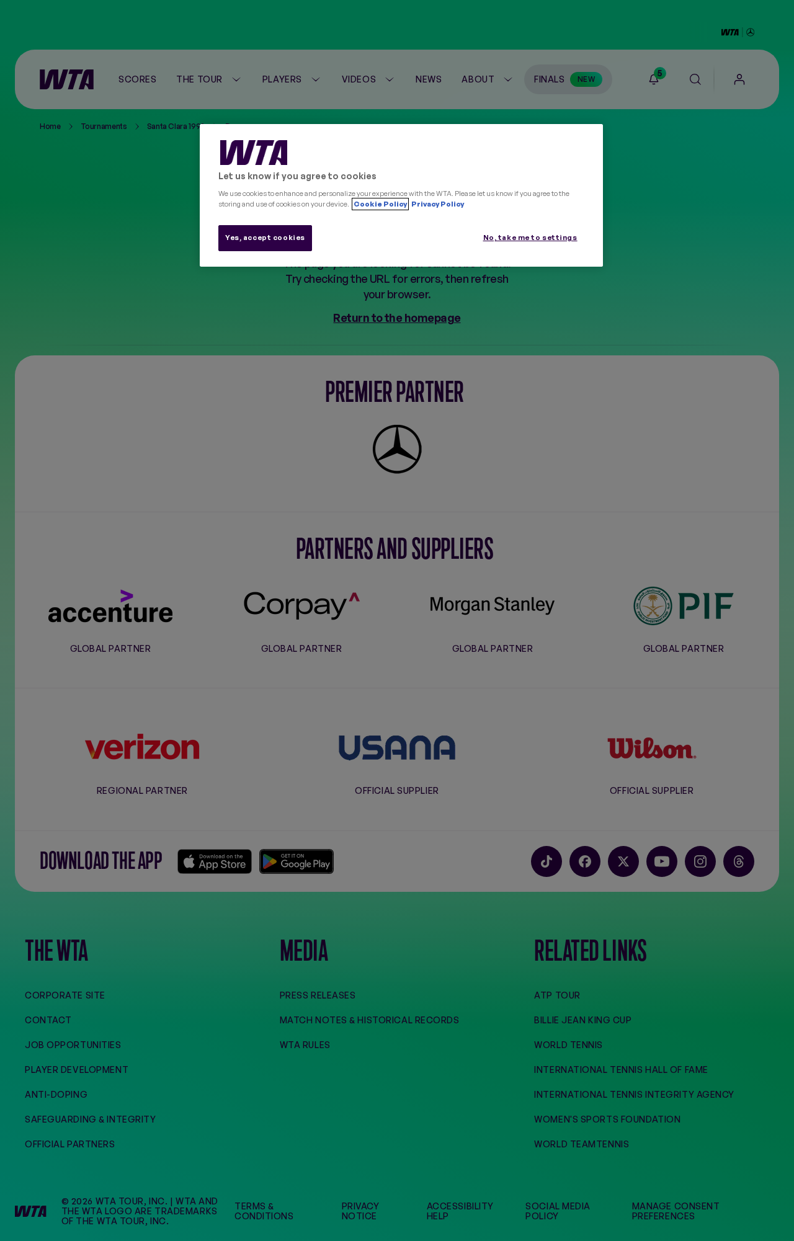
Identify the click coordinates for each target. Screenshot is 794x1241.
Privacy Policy (437, 204)
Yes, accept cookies (265, 237)
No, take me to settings (530, 237)
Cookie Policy (380, 204)
